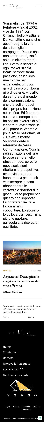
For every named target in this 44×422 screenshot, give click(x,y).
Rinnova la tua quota (16, 364)
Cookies (36, 406)
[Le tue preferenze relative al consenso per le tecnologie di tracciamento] (40, 418)
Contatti (8, 358)
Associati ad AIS (13, 369)
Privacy (16, 406)
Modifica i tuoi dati (15, 375)
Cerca (31, 317)
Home (7, 346)
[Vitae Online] (23, 4)
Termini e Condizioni (26, 408)
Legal (7, 406)
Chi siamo (9, 352)
